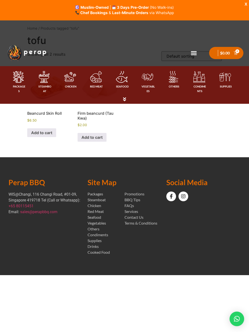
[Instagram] (183, 196)
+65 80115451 (21, 206)
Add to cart (41, 132)
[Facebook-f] (171, 196)
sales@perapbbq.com (38, 212)
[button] (194, 53)
